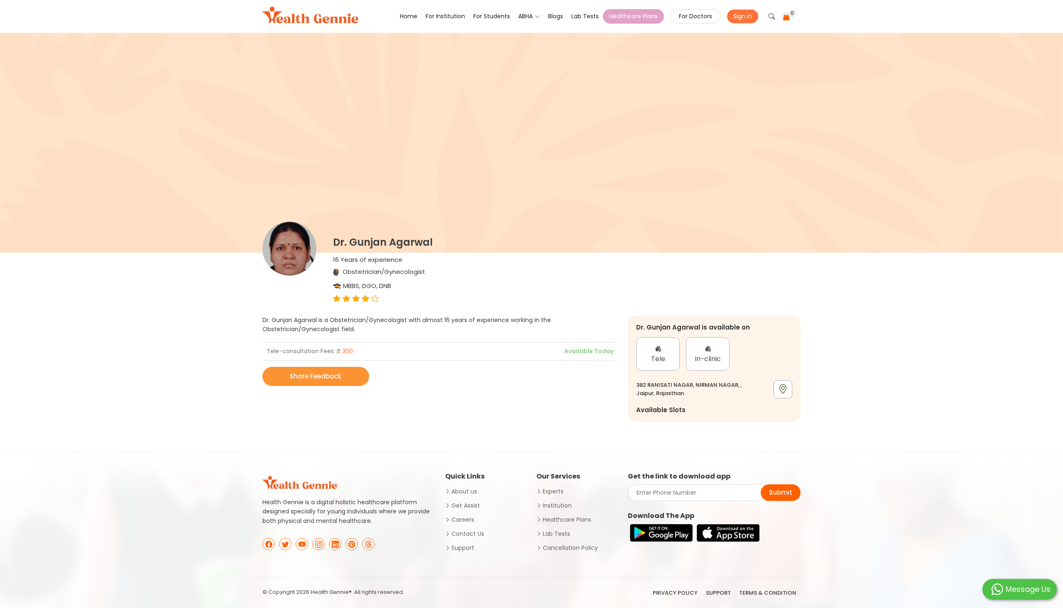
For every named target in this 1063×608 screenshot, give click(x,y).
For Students (491, 16)
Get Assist (465, 505)
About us (464, 491)
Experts (553, 491)
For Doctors (695, 16)
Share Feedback (315, 376)
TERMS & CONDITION (767, 593)
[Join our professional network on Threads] (368, 544)
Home (408, 16)
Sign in (742, 16)
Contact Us (467, 534)
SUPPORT (718, 593)
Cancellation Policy (570, 548)
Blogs (555, 16)
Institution (557, 505)
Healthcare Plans (633, 16)
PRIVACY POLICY (675, 593)
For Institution (445, 16)
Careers (462, 520)
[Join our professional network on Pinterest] (351, 544)
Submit (780, 492)
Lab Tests (585, 16)
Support (462, 548)
